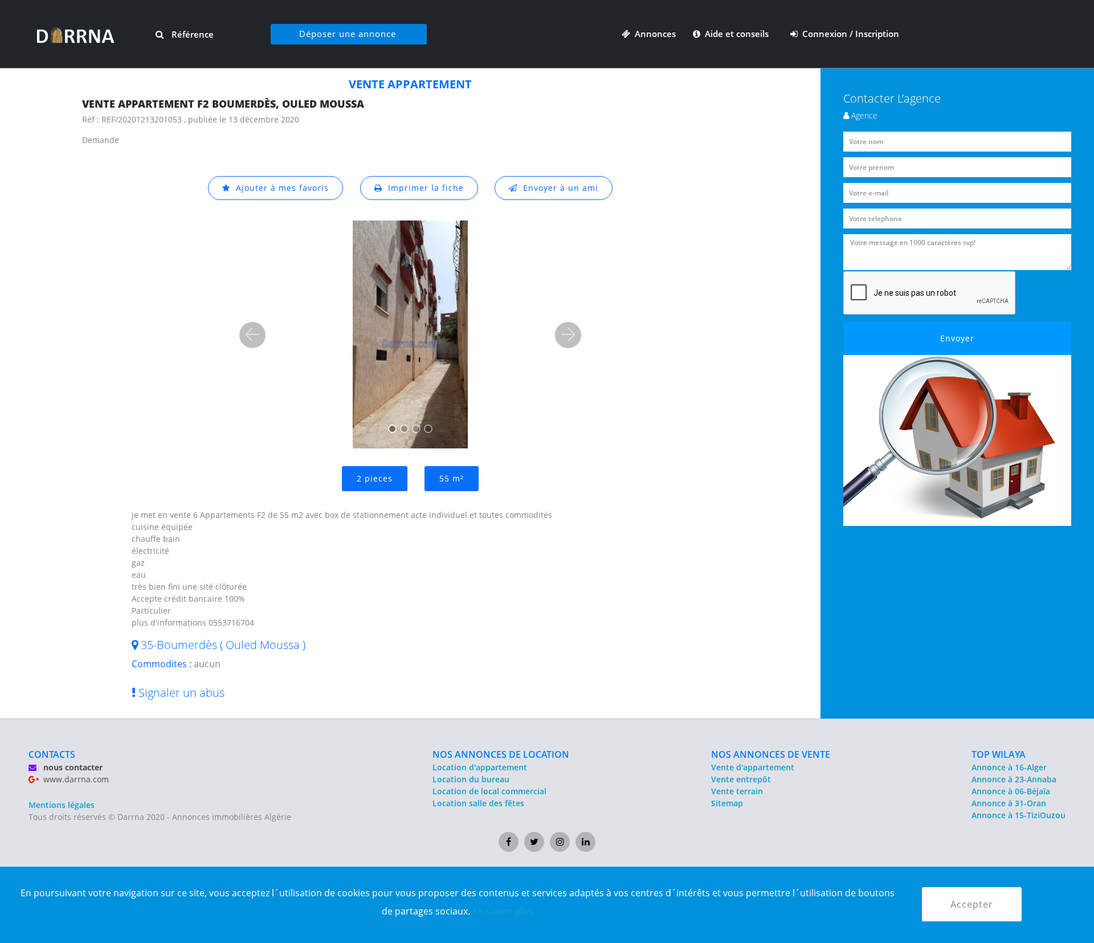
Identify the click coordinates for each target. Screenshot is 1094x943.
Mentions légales (61, 804)
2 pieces (375, 478)
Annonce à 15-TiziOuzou (1018, 815)
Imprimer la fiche (423, 187)
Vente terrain (737, 791)
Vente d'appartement (752, 767)
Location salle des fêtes (478, 803)
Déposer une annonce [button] (347, 33)
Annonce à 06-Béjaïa (1010, 791)
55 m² (451, 478)
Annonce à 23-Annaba (1013, 779)
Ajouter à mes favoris (279, 187)
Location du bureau (470, 779)
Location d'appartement (479, 767)
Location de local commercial (489, 791)
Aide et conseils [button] (735, 33)
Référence (191, 34)
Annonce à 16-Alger (1009, 767)
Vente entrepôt (741, 779)
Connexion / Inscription (848, 33)
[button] (252, 335)
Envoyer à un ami (557, 187)
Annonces (653, 33)
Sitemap (727, 803)
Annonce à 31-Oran (1008, 803)
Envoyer (957, 338)
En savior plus (502, 911)
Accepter (971, 904)
